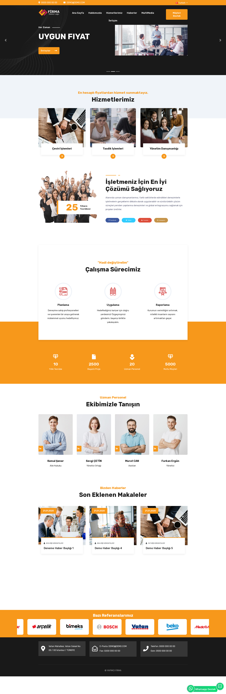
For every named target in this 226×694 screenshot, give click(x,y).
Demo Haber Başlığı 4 (108, 548)
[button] (5, 40)
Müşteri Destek (177, 14)
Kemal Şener (55, 460)
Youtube (145, 220)
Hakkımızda (95, 12)
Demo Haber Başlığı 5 (159, 548)
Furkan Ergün (170, 460)
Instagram (162, 220)
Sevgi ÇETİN (94, 460)
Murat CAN (132, 460)
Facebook (113, 220)
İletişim (113, 20)
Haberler (132, 12)
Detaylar (46, 50)
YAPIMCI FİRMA (114, 670)
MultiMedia (148, 12)
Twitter (129, 220)
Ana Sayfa (78, 12)
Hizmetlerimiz (114, 12)
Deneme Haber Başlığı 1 (59, 548)
